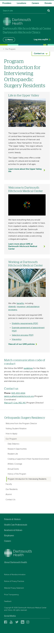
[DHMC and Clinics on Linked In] (23, 622)
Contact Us (10, 500)
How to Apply (11, 434)
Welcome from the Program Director (21, 423)
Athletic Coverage (15, 464)
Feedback (7, 601)
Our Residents (12, 489)
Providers (6, 3)
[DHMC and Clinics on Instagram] (28, 622)
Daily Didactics (13, 444)
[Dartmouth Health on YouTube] (12, 622)
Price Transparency (11, 595)
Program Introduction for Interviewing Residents (27, 479)
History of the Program (17, 474)
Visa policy (16, 339)
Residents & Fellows (13, 530)
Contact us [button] (39, 54)
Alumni (9, 494)
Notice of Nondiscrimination (14, 574)
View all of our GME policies (21, 344)
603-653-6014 (18, 393)
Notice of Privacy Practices (14, 581)
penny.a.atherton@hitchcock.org (19, 396)
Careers (35, 3)
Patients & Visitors (12, 519)
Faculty (9, 484)
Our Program (10, 49)
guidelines (28, 368)
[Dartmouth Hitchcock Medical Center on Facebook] (6, 622)
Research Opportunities (17, 449)
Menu (10, 40)
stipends (12, 307)
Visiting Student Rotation (16, 429)
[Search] (48, 10)
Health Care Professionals (15, 525)
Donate (48, 3)
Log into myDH (41, 40)
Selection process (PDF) (23, 335)
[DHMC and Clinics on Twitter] (17, 622)
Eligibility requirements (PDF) (25, 324)
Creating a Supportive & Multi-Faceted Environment (28, 459)
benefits (20, 303)
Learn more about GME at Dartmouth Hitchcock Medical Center (22, 246)
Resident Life (13, 454)
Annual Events (13, 469)
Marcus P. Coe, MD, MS (15, 403)
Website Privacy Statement (14, 588)
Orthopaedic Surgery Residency (24, 417)
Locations (21, 3)
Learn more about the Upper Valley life (25, 170)
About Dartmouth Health (15, 562)
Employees (9, 536)
